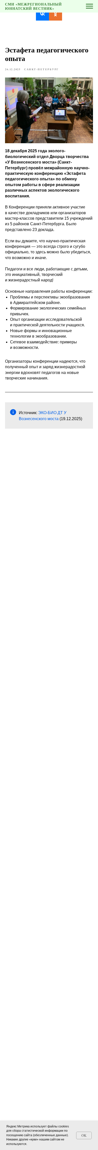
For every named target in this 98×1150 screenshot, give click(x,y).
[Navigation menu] (89, 6)
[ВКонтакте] (42, 14)
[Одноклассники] (55, 14)
